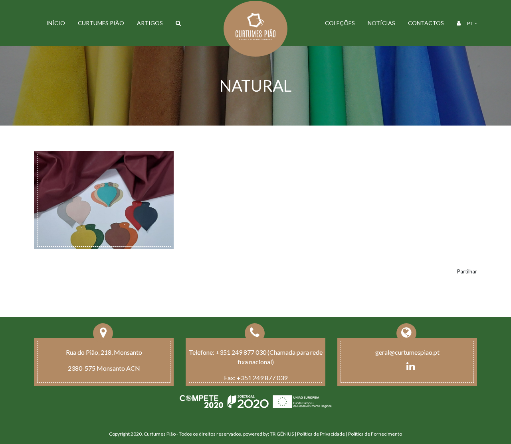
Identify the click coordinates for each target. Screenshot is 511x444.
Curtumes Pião (101, 23)
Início (55, 23)
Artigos (150, 23)
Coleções (340, 23)
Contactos (426, 23)
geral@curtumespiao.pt (407, 352)
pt (470, 23)
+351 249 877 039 (262, 377)
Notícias (381, 23)
